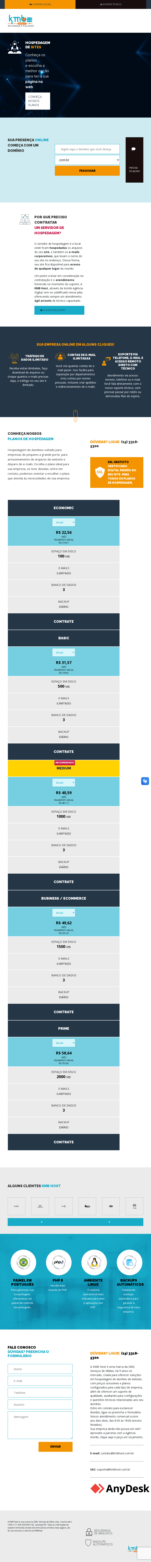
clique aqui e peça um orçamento (121, 1437)
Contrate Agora (41, 4)
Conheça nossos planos (35, 101)
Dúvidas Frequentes (53, 310)
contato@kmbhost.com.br (117, 1453)
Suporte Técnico (112, 4)
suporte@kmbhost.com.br (113, 1469)
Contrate (64, 621)
